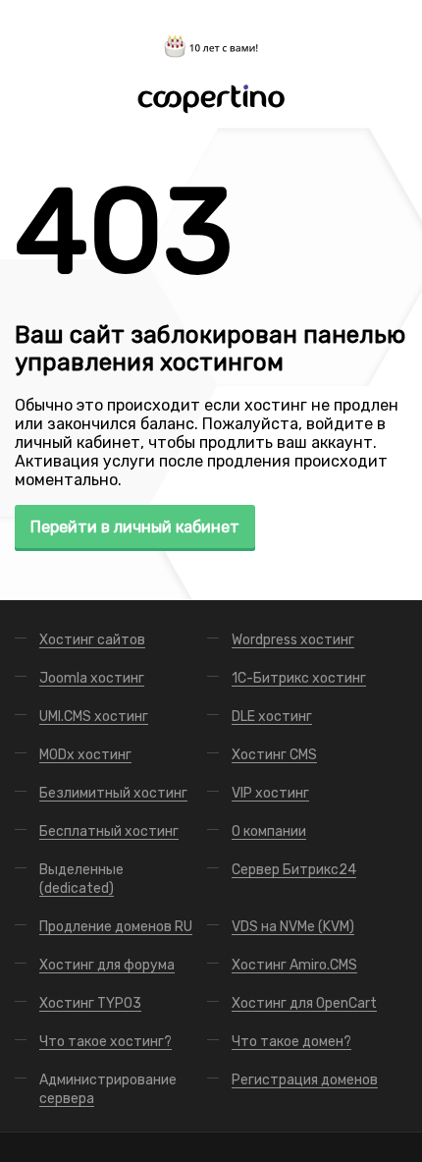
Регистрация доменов (305, 1080)
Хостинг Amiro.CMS (294, 965)
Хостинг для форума (107, 965)
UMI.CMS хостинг (93, 716)
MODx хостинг (85, 755)
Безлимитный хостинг (113, 793)
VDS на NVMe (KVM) (293, 926)
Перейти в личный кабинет (134, 527)
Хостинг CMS (274, 755)
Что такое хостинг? (105, 1041)
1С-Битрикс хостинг (299, 678)
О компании (269, 831)
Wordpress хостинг (293, 640)
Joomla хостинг (91, 678)
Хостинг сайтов (92, 640)
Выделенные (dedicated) (81, 879)
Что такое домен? (291, 1041)
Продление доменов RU (115, 926)
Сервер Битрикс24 (294, 869)
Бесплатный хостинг (109, 831)
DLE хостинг (272, 716)
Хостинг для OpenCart (304, 1003)
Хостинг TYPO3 (90, 1003)
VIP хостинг (270, 793)
